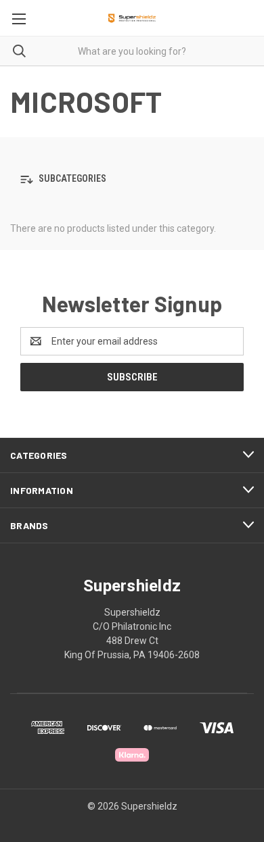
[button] (132, 179)
